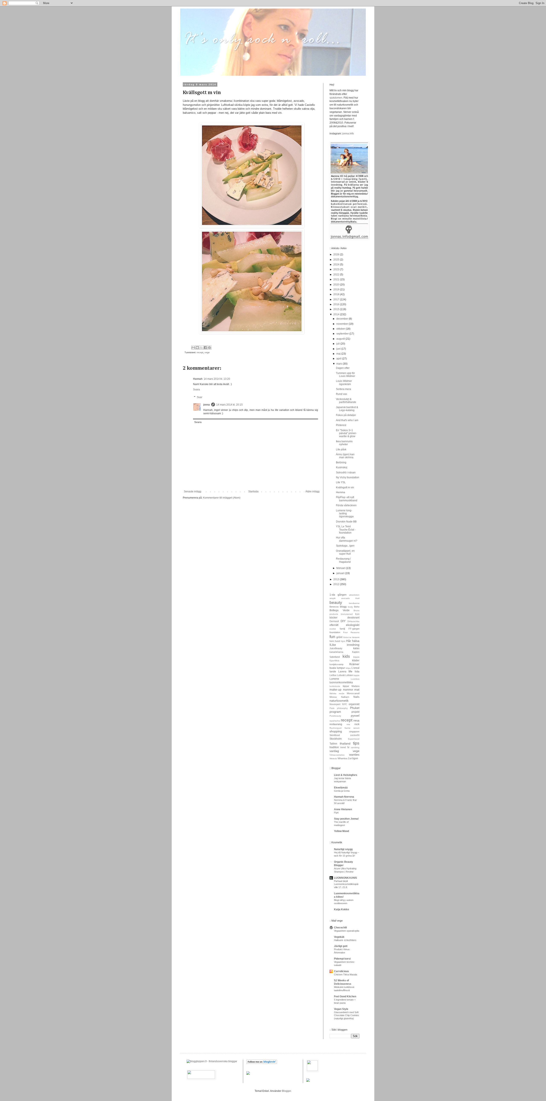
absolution (354, 595)
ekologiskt (352, 625)
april (339, 358)
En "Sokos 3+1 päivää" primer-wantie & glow (346, 433)
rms (348, 724)
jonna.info (348, 133)
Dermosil (334, 621)
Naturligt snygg (343, 849)
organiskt (354, 704)
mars (339, 363)
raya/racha (335, 721)
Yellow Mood (341, 831)
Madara (355, 686)
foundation (335, 632)
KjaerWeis (334, 660)
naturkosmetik (339, 700)
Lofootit (341, 675)
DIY (343, 621)
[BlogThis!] (197, 347)
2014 (336, 314)
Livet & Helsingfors (345, 775)
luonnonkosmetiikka (341, 682)
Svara (196, 389)
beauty (336, 602)
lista (357, 671)
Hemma (340, 492)
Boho (356, 606)
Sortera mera (343, 389)
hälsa (355, 641)
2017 (336, 299)
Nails (356, 696)
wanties (354, 754)
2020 (336, 284)
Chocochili (340, 927)
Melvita (333, 693)
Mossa (333, 697)
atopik (332, 598)
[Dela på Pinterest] (209, 347)
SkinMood (335, 735)
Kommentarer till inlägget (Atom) (221, 497)
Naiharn (345, 697)
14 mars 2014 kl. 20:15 (229, 404)
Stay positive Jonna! (346, 818)
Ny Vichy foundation (347, 477)
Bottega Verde (340, 610)
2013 (336, 579)
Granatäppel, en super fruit (345, 552)
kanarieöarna (336, 652)
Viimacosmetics (337, 755)
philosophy (342, 708)
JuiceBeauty (336, 648)
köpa (348, 668)
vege (207, 352)
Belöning (341, 462)
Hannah (197, 378)
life (350, 671)
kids (346, 656)
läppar (346, 686)
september (342, 333)
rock (356, 724)
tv (348, 747)
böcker (333, 617)
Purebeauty (335, 716)
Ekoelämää (341, 787)
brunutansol (347, 614)
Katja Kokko (341, 909)
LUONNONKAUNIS (345, 877)
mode (341, 693)
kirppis (356, 657)
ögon (355, 758)
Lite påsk (341, 449)
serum (356, 728)
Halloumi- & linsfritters (345, 940)
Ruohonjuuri (335, 728)
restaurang (336, 724)
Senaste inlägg (192, 491)
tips (356, 743)
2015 (336, 309)
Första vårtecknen (346, 505)
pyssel (355, 715)
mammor (348, 689)
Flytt (336, 812)
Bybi (357, 614)
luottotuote (335, 686)
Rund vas (341, 394)
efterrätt (334, 625)
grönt (339, 637)
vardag (334, 751)
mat (356, 689)
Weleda (333, 758)
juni (338, 348)
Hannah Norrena (344, 796)
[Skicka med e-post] (193, 347)
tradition (334, 747)
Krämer (354, 664)
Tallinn (333, 743)
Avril (357, 598)
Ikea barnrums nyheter (344, 443)
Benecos (334, 606)
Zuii (349, 758)
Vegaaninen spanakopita (346, 930)
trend (343, 747)
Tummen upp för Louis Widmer (345, 375)
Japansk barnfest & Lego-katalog (347, 409)
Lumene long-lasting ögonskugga (345, 513)
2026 (336, 254)
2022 (336, 274)
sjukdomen (336, 97)
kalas (356, 648)
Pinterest (341, 425)
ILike (333, 644)
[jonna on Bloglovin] (261, 1063)
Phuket (354, 708)
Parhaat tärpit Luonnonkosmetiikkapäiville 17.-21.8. (346, 884)
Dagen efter (343, 368)
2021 (336, 279)
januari (340, 573)
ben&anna (354, 603)
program (335, 711)
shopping (336, 731)
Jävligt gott (340, 946)
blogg (343, 606)
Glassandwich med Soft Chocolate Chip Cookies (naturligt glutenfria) (346, 1015)
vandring (355, 747)
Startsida (253, 491)
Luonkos (355, 679)
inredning (353, 644)
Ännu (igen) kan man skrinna (345, 456)
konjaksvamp (336, 664)
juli (338, 343)
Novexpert (335, 704)
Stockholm (336, 738)
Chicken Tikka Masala (345, 974)
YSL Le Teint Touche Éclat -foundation (346, 529)
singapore (354, 731)
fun (332, 636)
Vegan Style (341, 1009)
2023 (336, 269)
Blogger (286, 1090)
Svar (199, 397)
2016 (336, 304)
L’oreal (355, 667)
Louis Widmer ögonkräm (344, 382)
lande (333, 671)
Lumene (334, 678)
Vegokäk (339, 936)
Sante (347, 728)
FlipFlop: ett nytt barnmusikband (346, 499)
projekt (355, 711)
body (350, 607)
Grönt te (347, 637)
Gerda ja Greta (342, 791)
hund (337, 641)
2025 (336, 259)
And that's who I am (347, 420)
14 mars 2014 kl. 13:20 (217, 378)
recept (200, 352)
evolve (333, 629)
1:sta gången (338, 594)
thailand (345, 743)
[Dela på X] (201, 347)
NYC (344, 704)
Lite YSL (341, 482)
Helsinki (355, 637)
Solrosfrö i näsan (346, 472)
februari (341, 568)
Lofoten (349, 675)
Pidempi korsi (342, 958)
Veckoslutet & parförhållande (346, 401)
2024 (336, 264)
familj (342, 628)
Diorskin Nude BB (346, 521)
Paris (332, 708)
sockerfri (354, 735)
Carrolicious (341, 971)
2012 (336, 584)
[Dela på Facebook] (205, 347)
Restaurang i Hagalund (343, 560)
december (342, 318)
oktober (341, 328)
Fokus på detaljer (346, 415)
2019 (336, 289)
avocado (345, 598)
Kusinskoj (341, 467)
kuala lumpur (337, 667)
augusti (341, 338)
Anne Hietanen (343, 809)
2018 (336, 294)
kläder (355, 660)
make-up (335, 689)
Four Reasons (351, 632)
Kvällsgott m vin (345, 487)
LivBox (333, 675)
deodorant (353, 617)
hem (332, 641)
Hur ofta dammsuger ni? (346, 539)
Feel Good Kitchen (345, 996)
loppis (356, 675)
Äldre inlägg (312, 491)
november (342, 323)
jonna (206, 404)
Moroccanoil (353, 693)
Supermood (353, 739)
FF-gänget (354, 628)
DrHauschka (353, 621)
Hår (348, 641)
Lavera (342, 671)
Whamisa (342, 758)
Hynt (343, 641)
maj (338, 353)
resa (356, 720)
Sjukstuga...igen (345, 545)
